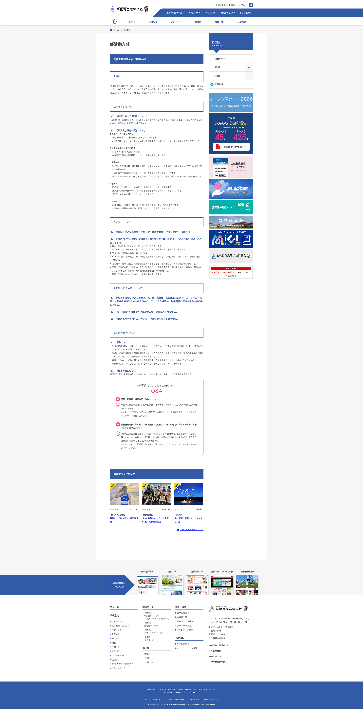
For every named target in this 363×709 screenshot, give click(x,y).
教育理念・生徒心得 (121, 626)
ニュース (114, 607)
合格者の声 (182, 617)
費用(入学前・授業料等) (122, 664)
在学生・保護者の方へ (221, 645)
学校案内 (114, 615)
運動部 (147, 654)
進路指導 (116, 651)
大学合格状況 (183, 613)
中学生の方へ (217, 656)
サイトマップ (194, 699)
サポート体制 (118, 655)
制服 (114, 643)
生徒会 (115, 660)
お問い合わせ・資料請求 (222, 627)
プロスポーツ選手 (185, 626)
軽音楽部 (166, 509)
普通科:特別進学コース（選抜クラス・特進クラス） (157, 616)
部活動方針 (149, 662)
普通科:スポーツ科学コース (153, 631)
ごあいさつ (117, 621)
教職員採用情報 (209, 699)
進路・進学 (180, 607)
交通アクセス (222, 5)
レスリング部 (132, 509)
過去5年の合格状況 (185, 621)
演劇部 (199, 509)
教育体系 (116, 634)
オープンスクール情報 (187, 648)
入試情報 (179, 638)
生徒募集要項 (183, 644)
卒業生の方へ (217, 651)
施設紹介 (116, 638)
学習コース (148, 607)
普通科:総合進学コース (151, 624)
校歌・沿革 (117, 630)
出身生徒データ (119, 668)
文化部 (147, 658)
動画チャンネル (238, 5)
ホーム (116, 30)
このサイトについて (155, 699)
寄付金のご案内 (218, 638)
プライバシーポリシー (175, 699)
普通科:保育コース (149, 638)
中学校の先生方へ (219, 662)
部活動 (146, 648)
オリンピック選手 (185, 630)
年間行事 (116, 647)
